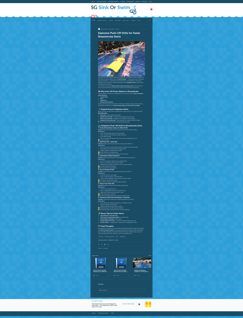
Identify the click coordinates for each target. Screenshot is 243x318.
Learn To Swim (126, 20)
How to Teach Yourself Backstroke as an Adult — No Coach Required (121, 271)
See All (149, 255)
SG (100, 7)
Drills (117, 236)
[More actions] (144, 29)
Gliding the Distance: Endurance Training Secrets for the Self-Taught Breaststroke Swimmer (142, 271)
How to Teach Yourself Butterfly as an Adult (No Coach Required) (100, 271)
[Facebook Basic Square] (139, 304)
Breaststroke (117, 20)
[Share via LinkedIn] (104, 244)
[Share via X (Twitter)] (101, 244)
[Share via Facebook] (98, 244)
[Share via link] (108, 244)
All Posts (93, 20)
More (139, 20)
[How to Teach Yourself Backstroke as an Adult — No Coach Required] (121, 263)
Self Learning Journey (102, 20)
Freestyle (111, 20)
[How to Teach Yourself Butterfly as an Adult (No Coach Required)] (101, 263)
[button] (151, 9)
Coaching (133, 20)
